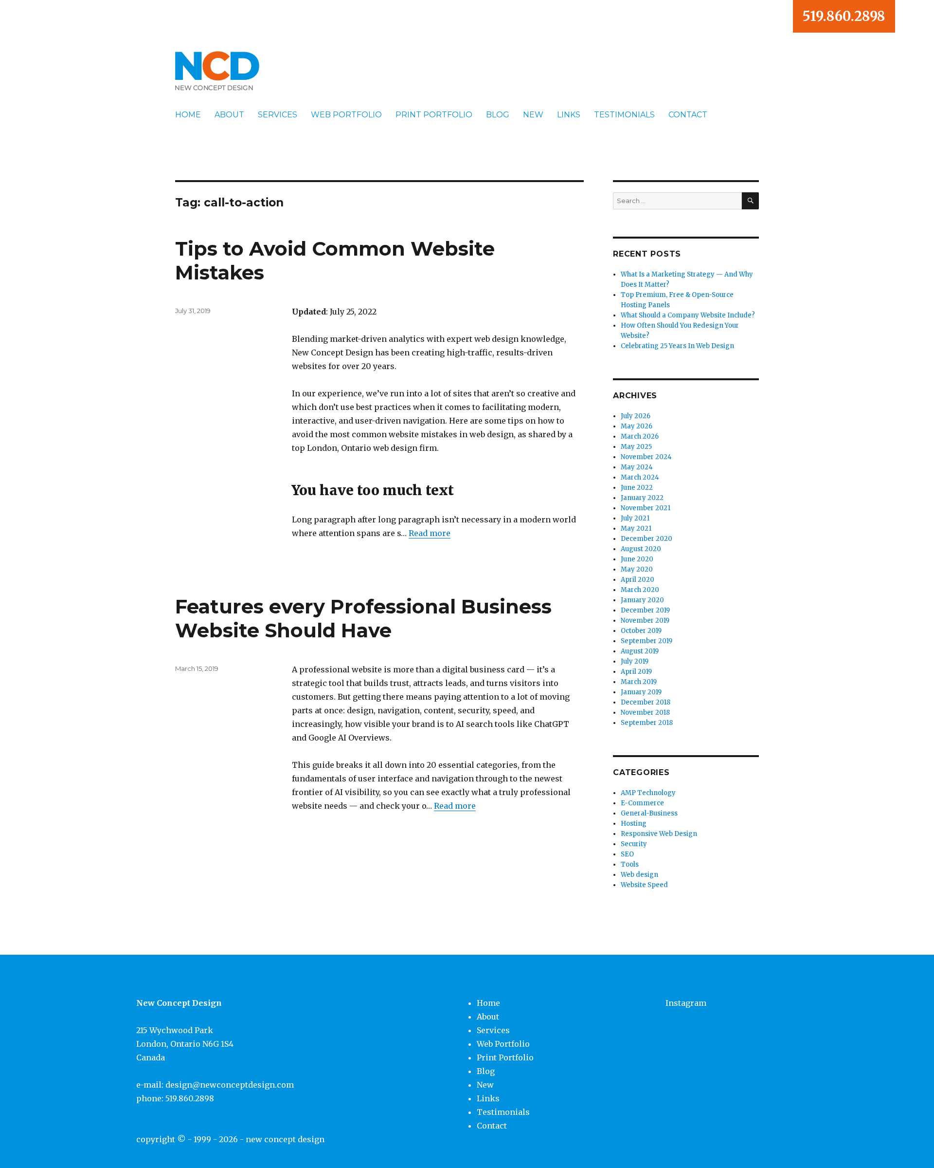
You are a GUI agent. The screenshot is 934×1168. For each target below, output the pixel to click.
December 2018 (645, 702)
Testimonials (624, 114)
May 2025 (636, 447)
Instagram (685, 1003)
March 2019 (639, 682)
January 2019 (641, 692)
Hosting (634, 823)
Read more (429, 533)
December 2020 (646, 539)
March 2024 (640, 477)
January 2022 (642, 498)
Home (188, 114)
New (533, 114)
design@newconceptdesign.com (229, 1085)
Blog (497, 114)
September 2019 (646, 641)
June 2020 (637, 559)
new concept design (285, 1139)
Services (277, 114)
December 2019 (645, 610)
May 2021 (636, 528)
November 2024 (646, 457)
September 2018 (647, 723)
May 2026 (636, 426)
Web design (639, 875)
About (229, 114)
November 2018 (645, 712)
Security (634, 844)
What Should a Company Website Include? (688, 315)
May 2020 (637, 569)
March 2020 (640, 590)
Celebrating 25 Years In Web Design (677, 346)
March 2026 (640, 436)
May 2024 (637, 467)
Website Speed (644, 885)
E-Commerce (642, 803)
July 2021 (635, 518)
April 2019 (636, 671)
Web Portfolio (346, 114)
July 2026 (635, 416)
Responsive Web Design (659, 834)
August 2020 (641, 549)
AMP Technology (648, 793)
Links (568, 114)
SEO (627, 854)
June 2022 (637, 487)
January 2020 (642, 600)
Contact (687, 114)
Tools (630, 864)
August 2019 (640, 651)
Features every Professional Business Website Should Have (363, 618)
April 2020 (637, 579)
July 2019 (634, 661)
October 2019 (641, 631)
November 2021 (645, 508)
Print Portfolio (433, 114)
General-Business (649, 813)
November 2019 (645, 620)
